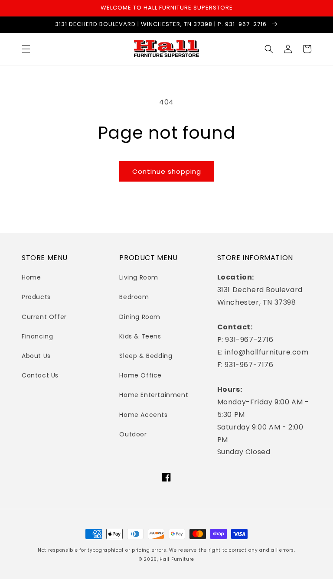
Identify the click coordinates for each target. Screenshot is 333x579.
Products (36, 297)
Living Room (138, 277)
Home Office (140, 375)
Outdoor (133, 434)
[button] (26, 49)
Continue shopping (166, 171)
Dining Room (139, 316)
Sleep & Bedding (145, 355)
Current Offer (44, 316)
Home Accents (143, 414)
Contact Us (40, 375)
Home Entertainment (153, 394)
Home (31, 277)
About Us (36, 355)
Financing (37, 336)
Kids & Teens (140, 336)
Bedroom (134, 297)
